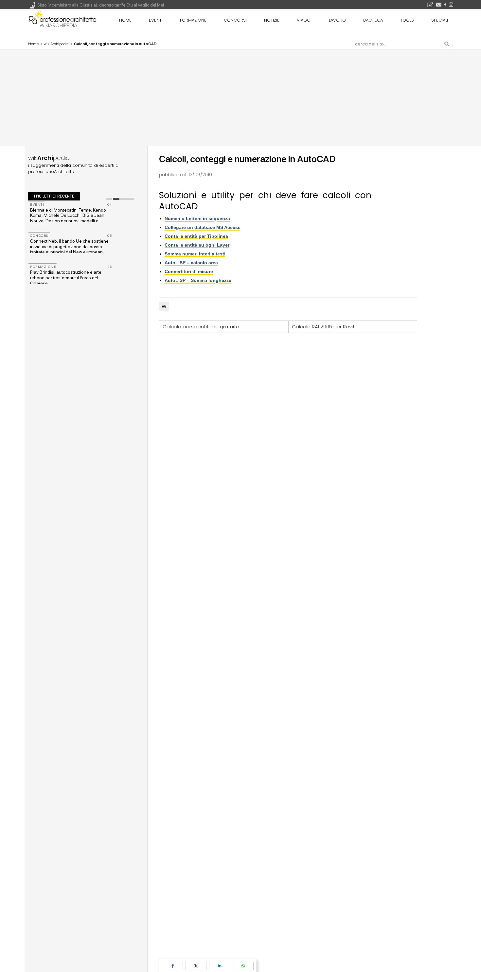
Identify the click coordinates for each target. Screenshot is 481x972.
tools (407, 20)
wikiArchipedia (58, 25)
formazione (193, 20)
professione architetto (62, 19)
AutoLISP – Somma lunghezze (198, 280)
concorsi (235, 20)
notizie (271, 20)
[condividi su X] (196, 966)
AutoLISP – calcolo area (191, 262)
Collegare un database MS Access (202, 227)
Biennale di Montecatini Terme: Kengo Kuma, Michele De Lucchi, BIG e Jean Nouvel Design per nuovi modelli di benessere (68, 218)
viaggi (304, 20)
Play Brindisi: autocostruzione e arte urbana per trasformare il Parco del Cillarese (65, 277)
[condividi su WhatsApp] (243, 966)
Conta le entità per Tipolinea (196, 236)
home (125, 20)
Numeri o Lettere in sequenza (197, 218)
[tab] (109, 199)
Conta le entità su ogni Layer (197, 245)
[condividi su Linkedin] (219, 966)
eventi (156, 20)
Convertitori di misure (189, 271)
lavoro (337, 20)
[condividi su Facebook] (172, 966)
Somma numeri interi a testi (195, 253)
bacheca (373, 20)
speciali (439, 20)
